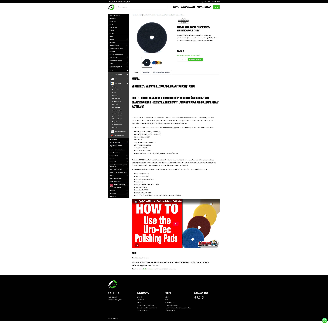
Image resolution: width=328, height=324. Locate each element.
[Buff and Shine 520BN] (152, 37)
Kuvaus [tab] (136, 72)
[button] (147, 63)
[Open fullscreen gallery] (170, 55)
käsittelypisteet (171, 305)
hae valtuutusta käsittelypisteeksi (178, 308)
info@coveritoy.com (115, 300)
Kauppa (176, 7)
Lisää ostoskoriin (195, 60)
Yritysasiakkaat (204, 7)
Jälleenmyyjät (170, 310)
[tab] (151, 55)
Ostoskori (140, 300)
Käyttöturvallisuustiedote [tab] (161, 72)
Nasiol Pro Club (170, 302)
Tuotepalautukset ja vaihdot (147, 308)
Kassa (139, 302)
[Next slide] (161, 62)
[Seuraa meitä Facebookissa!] (195, 297)
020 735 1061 (112, 297)
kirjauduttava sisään (146, 269)
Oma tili (139, 297)
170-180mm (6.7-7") (137, 15)
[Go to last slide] (143, 62)
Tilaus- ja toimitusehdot (145, 305)
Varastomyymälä (188, 7)
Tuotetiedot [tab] (146, 72)
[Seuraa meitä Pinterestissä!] (202, 297)
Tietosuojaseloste (143, 310)
